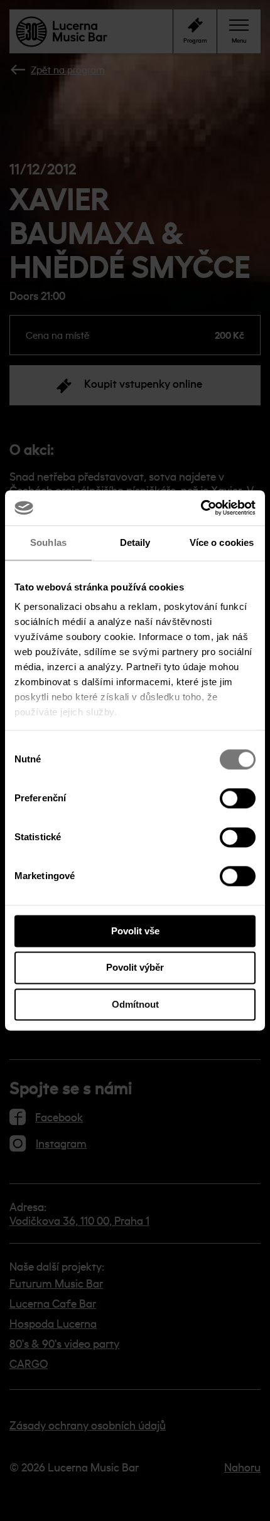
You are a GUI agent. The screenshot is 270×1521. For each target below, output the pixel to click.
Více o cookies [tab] (222, 542)
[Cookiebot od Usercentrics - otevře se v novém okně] (201, 507)
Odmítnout (135, 1004)
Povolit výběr (135, 968)
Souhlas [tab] (48, 542)
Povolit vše (135, 931)
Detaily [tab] (135, 542)
